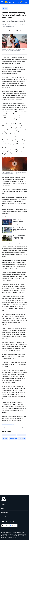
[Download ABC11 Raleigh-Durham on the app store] (5, 525)
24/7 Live (11, 2)
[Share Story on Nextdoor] (13, 30)
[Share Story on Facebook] (2, 30)
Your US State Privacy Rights (18, 532)
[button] (2, 2)
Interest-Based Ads (12, 534)
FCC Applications (5, 535)
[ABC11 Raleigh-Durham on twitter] (6, 521)
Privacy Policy (4, 531)
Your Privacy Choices (12, 531)
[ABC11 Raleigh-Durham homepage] (6, 2)
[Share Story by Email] (16, 30)
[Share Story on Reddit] (9, 30)
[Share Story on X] (6, 30)
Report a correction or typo (8, 424)
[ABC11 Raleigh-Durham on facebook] (2, 521)
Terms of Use (4, 534)
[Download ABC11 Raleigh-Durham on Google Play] (13, 525)
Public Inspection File (21, 534)
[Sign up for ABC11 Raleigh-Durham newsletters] (14, 521)
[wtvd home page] (3, 499)
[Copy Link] (20, 30)
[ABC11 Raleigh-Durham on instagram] (10, 521)
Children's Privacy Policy (6, 532)
